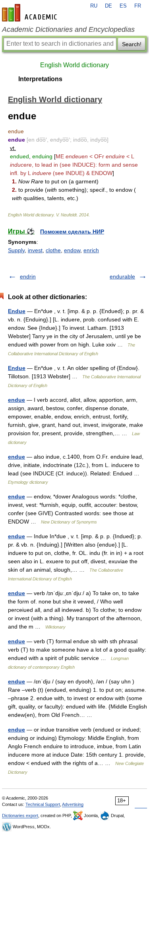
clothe (53, 250)
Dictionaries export (20, 815)
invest (35, 250)
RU (93, 6)
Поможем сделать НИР (72, 231)
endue (16, 400)
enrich (91, 250)
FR (137, 6)
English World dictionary (74, 65)
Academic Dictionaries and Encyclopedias (68, 29)
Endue (16, 311)
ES (123, 6)
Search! (131, 44)
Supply (16, 250)
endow (72, 250)
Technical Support (42, 804)
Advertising (72, 804)
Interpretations (40, 79)
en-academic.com (30, 12)
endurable (122, 276)
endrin (28, 276)
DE (108, 6)
